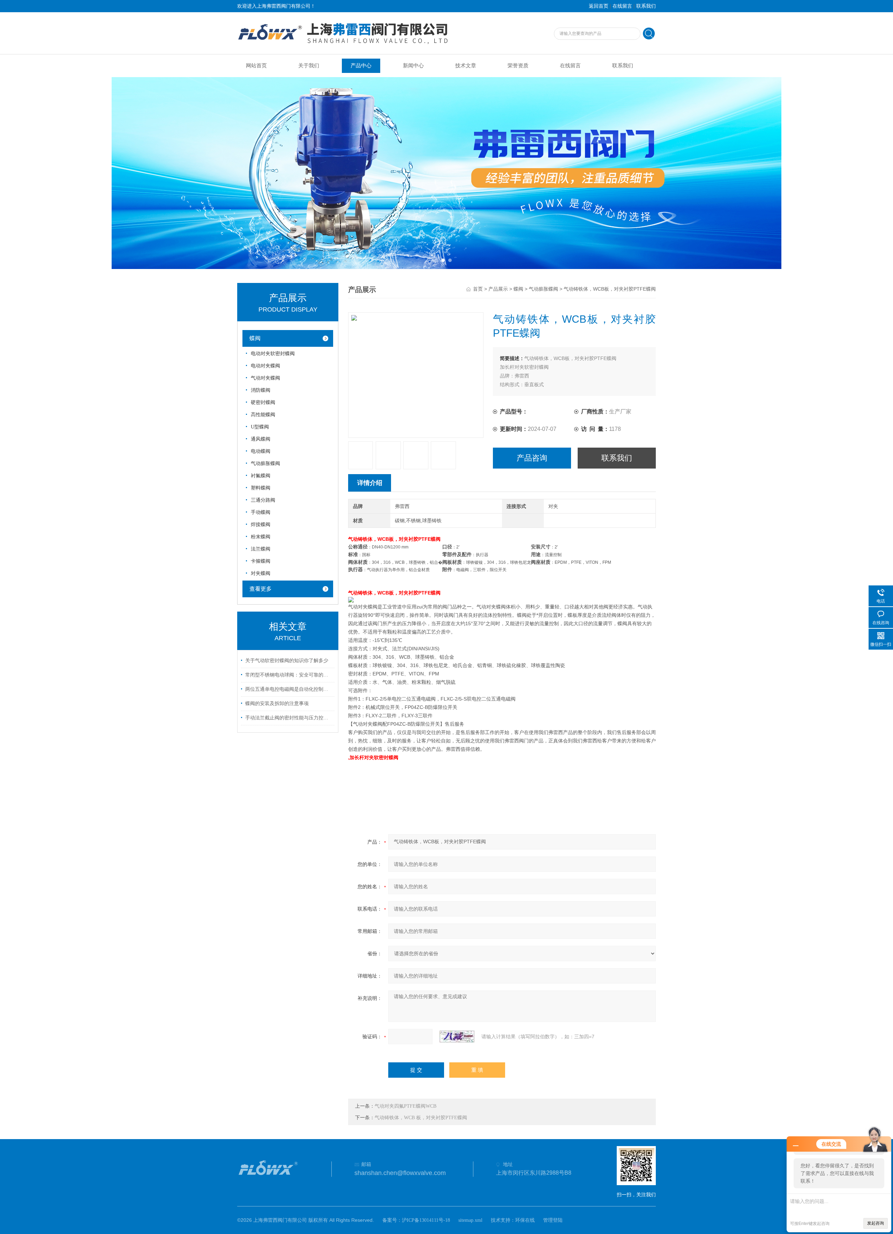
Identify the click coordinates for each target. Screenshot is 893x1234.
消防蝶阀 (260, 390)
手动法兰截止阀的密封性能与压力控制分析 (288, 717)
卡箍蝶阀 (260, 561)
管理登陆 (553, 1220)
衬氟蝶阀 (260, 475)
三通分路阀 (263, 500)
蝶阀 (518, 289)
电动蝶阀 (260, 451)
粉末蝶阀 (260, 536)
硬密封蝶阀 (263, 402)
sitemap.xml (470, 1220)
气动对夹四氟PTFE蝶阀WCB (405, 1106)
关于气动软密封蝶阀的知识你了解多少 (286, 660)
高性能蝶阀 (263, 414)
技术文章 (465, 65)
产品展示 (498, 289)
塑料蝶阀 (260, 488)
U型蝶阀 (260, 426)
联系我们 (646, 6)
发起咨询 (875, 1223)
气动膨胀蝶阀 (543, 289)
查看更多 (260, 589)
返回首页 (598, 6)
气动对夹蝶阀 (265, 378)
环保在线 (525, 1220)
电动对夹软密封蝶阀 (273, 353)
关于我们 (308, 65)
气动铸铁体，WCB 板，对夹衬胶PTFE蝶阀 (421, 1117)
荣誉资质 (518, 65)
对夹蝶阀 (260, 573)
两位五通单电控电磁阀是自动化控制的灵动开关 (288, 689)
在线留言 (622, 6)
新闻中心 (413, 65)
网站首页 (256, 65)
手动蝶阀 (260, 512)
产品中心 (361, 65)
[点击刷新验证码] (457, 1036)
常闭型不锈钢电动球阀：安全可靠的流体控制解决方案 (288, 675)
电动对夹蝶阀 (265, 365)
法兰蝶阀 (260, 549)
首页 (478, 289)
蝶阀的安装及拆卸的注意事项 (277, 703)
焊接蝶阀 (260, 524)
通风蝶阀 (260, 439)
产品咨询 (532, 458)
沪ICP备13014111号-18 (426, 1220)
